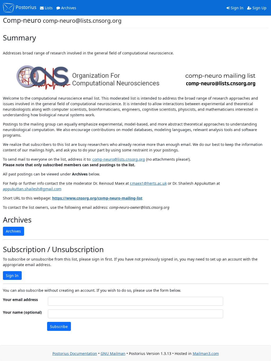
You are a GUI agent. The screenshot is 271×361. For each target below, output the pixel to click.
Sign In (236, 7)
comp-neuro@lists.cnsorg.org (118, 159)
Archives (68, 7)
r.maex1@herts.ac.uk (148, 183)
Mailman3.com (206, 353)
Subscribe (59, 326)
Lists (48, 7)
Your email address (20, 299)
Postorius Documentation (74, 353)
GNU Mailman (113, 353)
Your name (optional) (22, 312)
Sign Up (259, 7)
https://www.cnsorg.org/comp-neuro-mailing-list (97, 198)
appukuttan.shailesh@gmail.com (32, 188)
